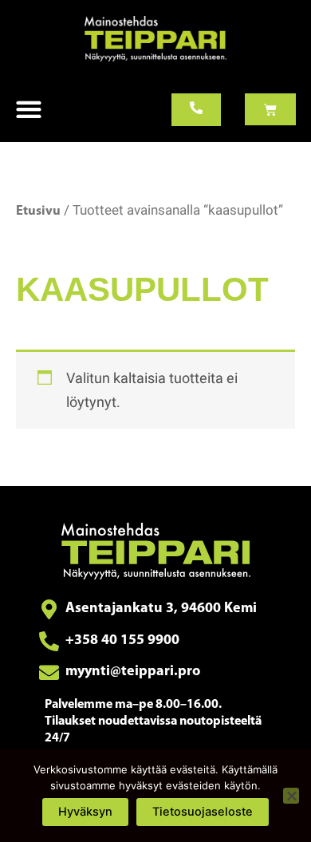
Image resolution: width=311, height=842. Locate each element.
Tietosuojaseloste (202, 811)
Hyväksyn (85, 811)
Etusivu (38, 211)
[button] (28, 109)
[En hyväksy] (291, 796)
